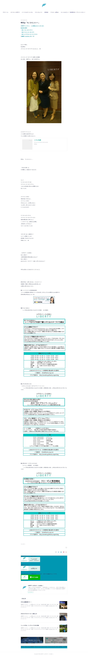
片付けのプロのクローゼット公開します (29, 613)
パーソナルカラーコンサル (27, 12)
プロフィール (5, 12)
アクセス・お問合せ (54, 12)
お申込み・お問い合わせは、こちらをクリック (32, 282)
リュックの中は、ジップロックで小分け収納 (30, 625)
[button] (5, 12)
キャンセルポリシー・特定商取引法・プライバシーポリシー (73, 12)
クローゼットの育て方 (15, 12)
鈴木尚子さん (37, 59)
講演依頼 (46, 12)
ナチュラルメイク (38, 12)
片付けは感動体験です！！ (26, 602)
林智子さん (28, 59)
